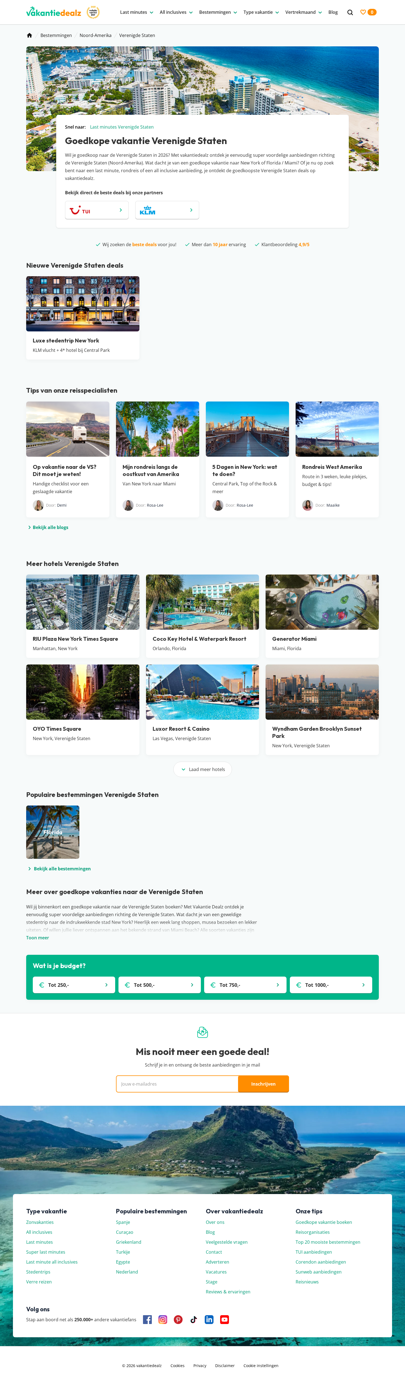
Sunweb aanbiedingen (319, 1272)
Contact (214, 1252)
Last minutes (39, 1242)
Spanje (123, 1222)
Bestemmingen (56, 35)
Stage (211, 1282)
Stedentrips (38, 1272)
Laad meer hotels (207, 769)
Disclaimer (225, 1365)
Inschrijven (263, 1084)
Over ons (215, 1222)
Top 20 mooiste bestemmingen (328, 1242)
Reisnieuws (307, 1282)
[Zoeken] (350, 12)
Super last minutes (45, 1252)
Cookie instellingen (261, 1365)
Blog (210, 1232)
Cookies (178, 1365)
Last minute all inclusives (52, 1262)
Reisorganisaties (313, 1232)
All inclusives (39, 1232)
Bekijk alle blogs (50, 527)
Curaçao (124, 1232)
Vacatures (216, 1272)
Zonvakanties (40, 1222)
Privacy (199, 1365)
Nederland (127, 1272)
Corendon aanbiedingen (321, 1262)
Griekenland (128, 1242)
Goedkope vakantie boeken (324, 1222)
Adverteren (217, 1262)
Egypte (123, 1262)
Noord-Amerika (96, 35)
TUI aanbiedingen (314, 1252)
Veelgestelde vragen (227, 1242)
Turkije (123, 1252)
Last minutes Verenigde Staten (122, 127)
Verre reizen (39, 1282)
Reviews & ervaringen (228, 1291)
